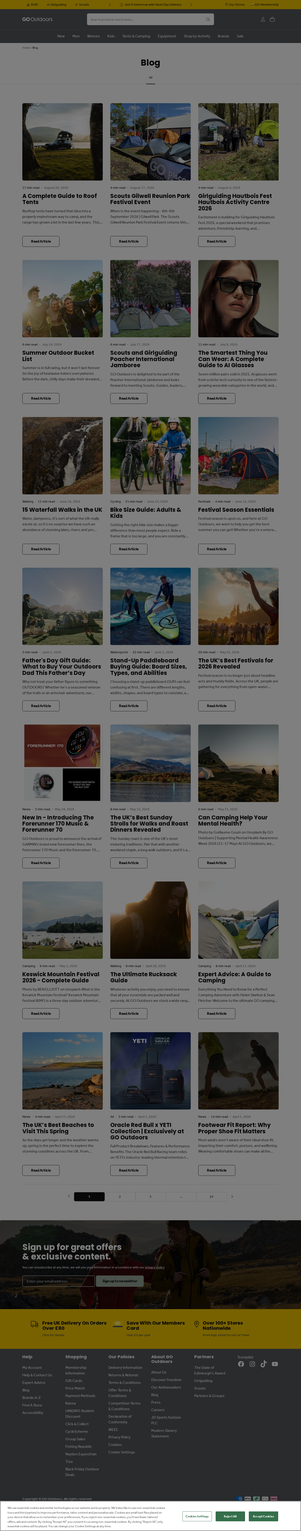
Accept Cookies (263, 1516)
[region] (150, 1516)
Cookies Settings (197, 1516)
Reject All (230, 1516)
